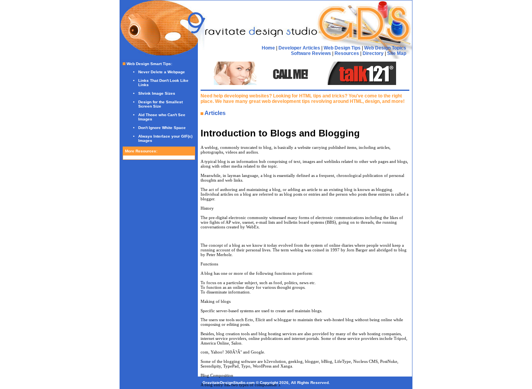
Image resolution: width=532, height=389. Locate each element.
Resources (347, 53)
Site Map (396, 53)
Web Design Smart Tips (149, 64)
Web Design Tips (342, 48)
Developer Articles (299, 48)
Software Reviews (311, 53)
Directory (373, 53)
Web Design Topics (385, 48)
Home (268, 48)
